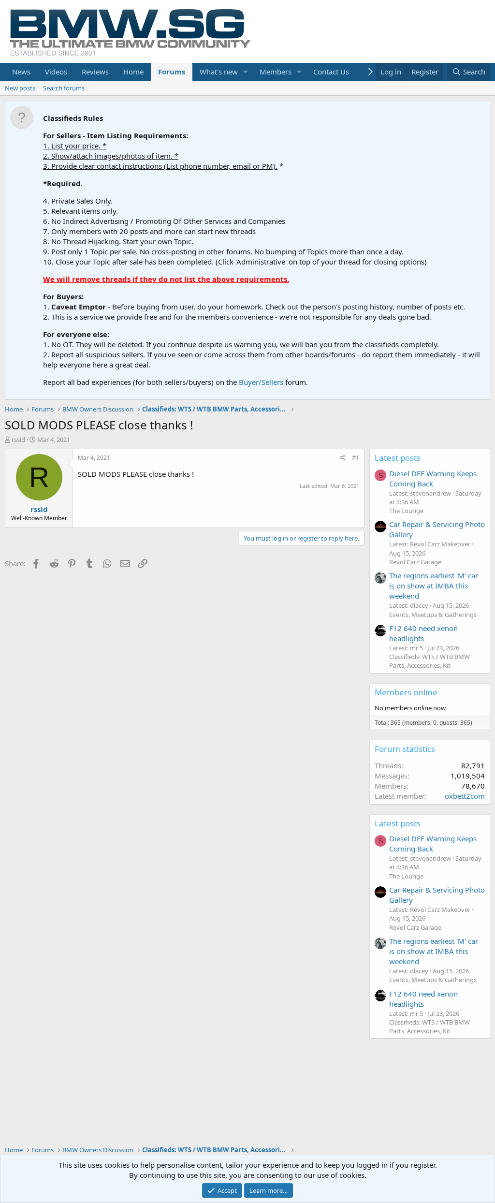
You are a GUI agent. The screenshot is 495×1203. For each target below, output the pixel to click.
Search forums (64, 88)
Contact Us (331, 71)
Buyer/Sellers (261, 382)
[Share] (342, 458)
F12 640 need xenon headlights (423, 633)
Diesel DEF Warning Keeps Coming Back (433, 478)
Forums (171, 71)
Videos (56, 71)
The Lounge (406, 510)
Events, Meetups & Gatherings (433, 614)
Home (133, 71)
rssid (18, 439)
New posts (20, 88)
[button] (245, 72)
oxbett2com (465, 796)
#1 (355, 458)
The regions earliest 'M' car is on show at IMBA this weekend (433, 586)
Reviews (95, 71)
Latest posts (398, 457)
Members (275, 71)
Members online (406, 692)
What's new (219, 71)
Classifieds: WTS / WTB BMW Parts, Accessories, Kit (429, 661)
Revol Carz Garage (415, 561)
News (21, 71)
